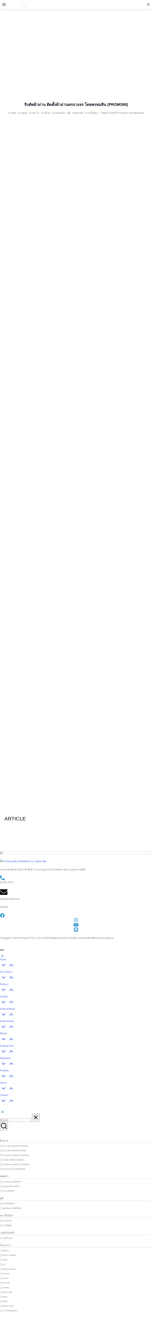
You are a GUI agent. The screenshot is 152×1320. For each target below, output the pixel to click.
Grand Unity (7, 1292)
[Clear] (36, 1118)
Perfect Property (9, 1269)
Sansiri (5, 1278)
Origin (5, 1301)
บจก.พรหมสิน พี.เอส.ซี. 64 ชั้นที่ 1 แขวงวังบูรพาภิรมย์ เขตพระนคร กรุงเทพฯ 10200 (42, 869)
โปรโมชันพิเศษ (76, 74)
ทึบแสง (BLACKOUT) (11, 1186)
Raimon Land (8, 1306)
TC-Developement (10, 1311)
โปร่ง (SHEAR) (8, 1191)
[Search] (4, 1126)
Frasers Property (9, 1255)
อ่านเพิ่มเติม (21, 836)
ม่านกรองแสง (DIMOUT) (12, 1182)
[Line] (94, 58)
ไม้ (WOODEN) (8, 1203)
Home (5, 1260)
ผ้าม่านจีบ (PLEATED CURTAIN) (15, 1146)
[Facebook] (85, 58)
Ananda (6, 1288)
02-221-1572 (7, 882)
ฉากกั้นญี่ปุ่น (7, 1225)
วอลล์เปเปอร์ (7, 1238)
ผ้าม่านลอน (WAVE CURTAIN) (14, 1151)
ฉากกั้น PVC (7, 1221)
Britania (6, 1251)
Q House (6, 1274)
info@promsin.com (10, 899)
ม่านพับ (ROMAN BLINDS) (13, 1160)
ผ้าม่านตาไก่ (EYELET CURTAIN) (16, 1155)
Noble (5, 1297)
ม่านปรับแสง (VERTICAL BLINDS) (16, 1164)
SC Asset (6, 1283)
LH (4, 1265)
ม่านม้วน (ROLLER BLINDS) (14, 1169)
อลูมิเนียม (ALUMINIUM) (12, 1208)
